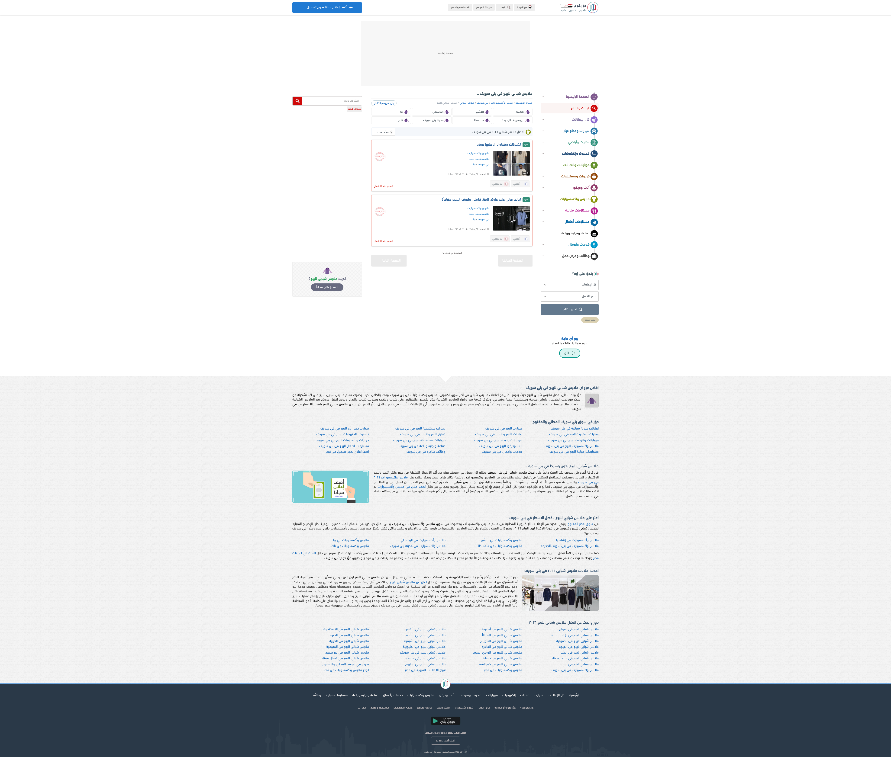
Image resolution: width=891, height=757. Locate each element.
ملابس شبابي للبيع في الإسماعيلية (575, 635)
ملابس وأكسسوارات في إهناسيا (577, 540)
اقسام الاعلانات (524, 103)
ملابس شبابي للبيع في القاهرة (502, 647)
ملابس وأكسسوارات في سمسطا (500, 546)
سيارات (538, 695)
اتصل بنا (362, 707)
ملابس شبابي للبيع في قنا (581, 664)
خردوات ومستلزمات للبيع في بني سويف (342, 440)
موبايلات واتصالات (576, 165)
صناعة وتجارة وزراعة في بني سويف (422, 446)
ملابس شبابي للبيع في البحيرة (426, 635)
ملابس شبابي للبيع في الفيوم (579, 647)
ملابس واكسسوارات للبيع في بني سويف (572, 446)
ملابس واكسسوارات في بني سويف (575, 670)
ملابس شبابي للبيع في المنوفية (347, 647)
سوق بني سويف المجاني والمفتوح (346, 664)
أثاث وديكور (581, 188)
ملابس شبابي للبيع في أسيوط (502, 629)
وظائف (316, 695)
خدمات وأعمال (579, 245)
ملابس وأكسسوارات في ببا (351, 540)
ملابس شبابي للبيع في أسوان (579, 629)
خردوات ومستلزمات (575, 176)
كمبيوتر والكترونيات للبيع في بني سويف (342, 434)
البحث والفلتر (580, 108)
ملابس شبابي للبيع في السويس (501, 641)
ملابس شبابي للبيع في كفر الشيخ (500, 664)
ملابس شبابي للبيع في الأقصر (426, 629)
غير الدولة (522, 7)
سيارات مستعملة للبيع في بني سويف (420, 428)
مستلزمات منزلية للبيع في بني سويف (574, 452)
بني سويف (482, 103)
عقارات (524, 695)
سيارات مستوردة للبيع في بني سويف (574, 434)
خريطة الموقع (484, 7)
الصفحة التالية (391, 261)
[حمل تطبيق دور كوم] (445, 720)
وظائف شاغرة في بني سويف (426, 452)
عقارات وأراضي (579, 142)
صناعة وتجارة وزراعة (575, 233)
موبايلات (492, 695)
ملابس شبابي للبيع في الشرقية (425, 641)
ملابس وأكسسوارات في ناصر (350, 546)
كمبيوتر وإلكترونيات (576, 154)
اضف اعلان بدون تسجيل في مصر (347, 452)
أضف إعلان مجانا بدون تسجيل (327, 9)
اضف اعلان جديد (445, 740)
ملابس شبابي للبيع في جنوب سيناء (575, 658)
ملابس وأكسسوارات (575, 199)
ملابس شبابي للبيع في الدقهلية (577, 641)
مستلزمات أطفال (577, 222)
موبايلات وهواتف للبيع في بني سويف (573, 440)
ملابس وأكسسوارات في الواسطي (423, 540)
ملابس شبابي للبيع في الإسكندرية (346, 629)
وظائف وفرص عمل (576, 256)
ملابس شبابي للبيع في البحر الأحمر (499, 635)
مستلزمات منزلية (577, 210)
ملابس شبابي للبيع (479, 159)
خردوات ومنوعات (470, 695)
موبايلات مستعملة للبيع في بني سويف (419, 440)
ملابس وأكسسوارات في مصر (503, 670)
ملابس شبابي (467, 103)
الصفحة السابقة (512, 261)
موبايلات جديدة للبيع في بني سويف (498, 440)
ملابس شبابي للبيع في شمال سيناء (345, 658)
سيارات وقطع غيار (577, 131)
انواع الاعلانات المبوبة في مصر (425, 670)
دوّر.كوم (428, 752)
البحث (502, 7)
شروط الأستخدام (464, 707)
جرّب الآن (569, 353)
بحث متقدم (590, 320)
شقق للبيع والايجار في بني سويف (423, 434)
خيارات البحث (354, 109)
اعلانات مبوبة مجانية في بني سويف (575, 428)
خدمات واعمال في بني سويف (502, 452)
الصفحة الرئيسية (578, 97)
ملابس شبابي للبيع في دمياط (502, 658)
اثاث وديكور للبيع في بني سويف (500, 446)
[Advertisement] (445, 53)
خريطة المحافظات (403, 707)
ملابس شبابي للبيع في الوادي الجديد (497, 652)
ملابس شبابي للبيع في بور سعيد (347, 652)
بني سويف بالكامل (384, 103)
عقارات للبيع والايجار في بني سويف (498, 434)
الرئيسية (574, 695)
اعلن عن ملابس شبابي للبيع (408, 582)
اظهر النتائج (570, 309)
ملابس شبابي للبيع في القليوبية (424, 647)
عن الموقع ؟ (526, 707)
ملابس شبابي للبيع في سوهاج (425, 658)
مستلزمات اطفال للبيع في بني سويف (344, 446)
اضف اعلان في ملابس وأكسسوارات (402, 487)
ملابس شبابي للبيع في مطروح (425, 664)
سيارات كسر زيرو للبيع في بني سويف (344, 428)
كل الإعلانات (581, 120)
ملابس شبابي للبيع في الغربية (349, 641)
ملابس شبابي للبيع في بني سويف (423, 652)
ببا (474, 164)
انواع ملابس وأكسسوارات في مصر (346, 670)
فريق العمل (484, 707)
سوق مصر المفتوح (580, 524)
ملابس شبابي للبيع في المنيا (580, 652)
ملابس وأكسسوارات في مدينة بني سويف (418, 546)
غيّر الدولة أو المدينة (505, 707)
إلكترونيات (509, 695)
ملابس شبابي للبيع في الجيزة (349, 635)
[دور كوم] (445, 684)
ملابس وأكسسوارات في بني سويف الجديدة (570, 546)
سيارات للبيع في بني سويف (503, 428)
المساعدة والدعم (460, 7)
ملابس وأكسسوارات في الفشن (501, 540)
